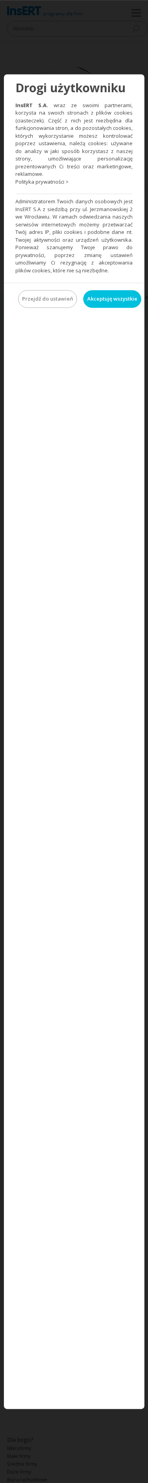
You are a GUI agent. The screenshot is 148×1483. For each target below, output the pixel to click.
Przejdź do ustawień (47, 298)
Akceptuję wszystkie (112, 298)
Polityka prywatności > (42, 181)
